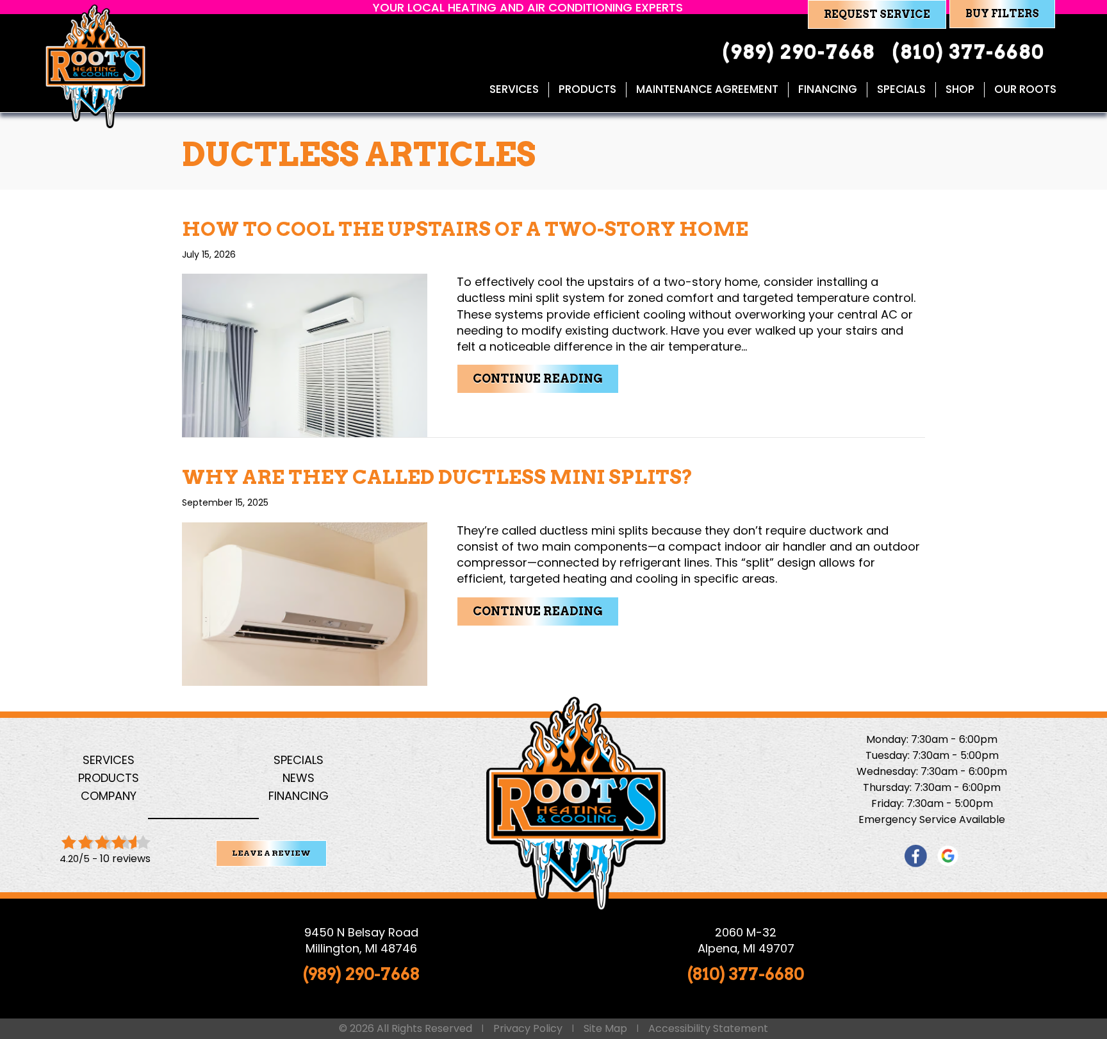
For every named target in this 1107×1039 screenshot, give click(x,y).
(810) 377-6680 (745, 974)
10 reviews (125, 858)
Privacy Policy (527, 1029)
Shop (960, 89)
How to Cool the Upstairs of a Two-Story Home (465, 228)
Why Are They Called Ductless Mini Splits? (437, 476)
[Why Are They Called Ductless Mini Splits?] (304, 603)
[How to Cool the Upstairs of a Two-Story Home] (304, 355)
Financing (827, 89)
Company (108, 796)
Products (587, 89)
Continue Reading (546, 378)
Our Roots (1025, 89)
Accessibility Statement (708, 1029)
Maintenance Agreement (707, 89)
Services (514, 89)
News (299, 778)
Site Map (605, 1029)
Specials (901, 89)
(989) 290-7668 (361, 974)
